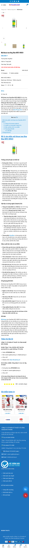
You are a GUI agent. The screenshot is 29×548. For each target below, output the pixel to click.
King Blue (11, 235)
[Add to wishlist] (11, 397)
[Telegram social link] (18, 1)
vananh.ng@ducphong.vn (13, 454)
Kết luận (8, 130)
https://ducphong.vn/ (15, 359)
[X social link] (12, 1)
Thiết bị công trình (11, 9)
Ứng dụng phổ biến (8, 128)
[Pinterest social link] (14, 1)
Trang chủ (3, 9)
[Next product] (5, 12)
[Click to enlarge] (4, 38)
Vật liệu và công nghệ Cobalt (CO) (12, 125)
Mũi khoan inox (7, 82)
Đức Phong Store (17, 109)
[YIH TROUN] (21, 420)
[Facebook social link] (10, 1)
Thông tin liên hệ (6, 132)
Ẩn (16, 117)
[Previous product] (2, 12)
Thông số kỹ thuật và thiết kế (11, 123)
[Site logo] (14, 4)
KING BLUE (7, 411)
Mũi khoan (19, 9)
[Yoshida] (7, 420)
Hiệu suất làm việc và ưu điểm (11, 127)
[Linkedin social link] (16, 1)
